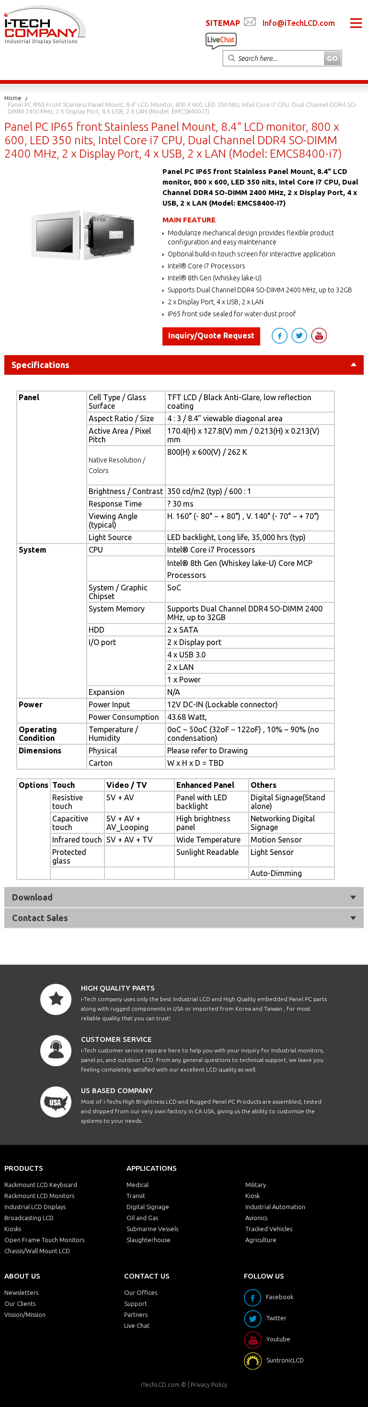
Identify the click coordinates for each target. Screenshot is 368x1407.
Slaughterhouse (148, 1239)
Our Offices (140, 1292)
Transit (135, 1195)
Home (13, 97)
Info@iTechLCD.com (299, 23)
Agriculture (260, 1239)
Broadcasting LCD (29, 1217)
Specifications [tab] (40, 364)
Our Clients (19, 1303)
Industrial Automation (275, 1206)
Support (135, 1303)
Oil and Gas (142, 1217)
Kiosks (12, 1228)
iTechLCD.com (160, 1384)
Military (255, 1184)
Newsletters (21, 1292)
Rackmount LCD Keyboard (40, 1184)
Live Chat (137, 1325)
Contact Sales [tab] (40, 918)
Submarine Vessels (152, 1228)
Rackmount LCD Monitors (39, 1195)
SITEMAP (223, 23)
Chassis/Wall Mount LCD (37, 1250)
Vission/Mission (25, 1314)
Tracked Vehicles (268, 1228)
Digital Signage (147, 1206)
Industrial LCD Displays (35, 1206)
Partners (136, 1314)
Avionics (256, 1217)
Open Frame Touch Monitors (44, 1239)
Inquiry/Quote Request (211, 335)
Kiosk (252, 1195)
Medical (137, 1184)
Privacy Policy (209, 1384)
